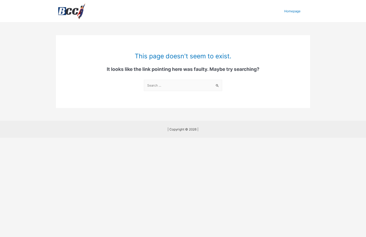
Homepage (292, 11)
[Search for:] (183, 85)
